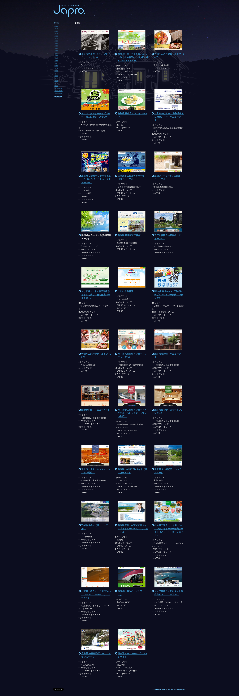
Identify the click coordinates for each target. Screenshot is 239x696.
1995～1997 (58, 93)
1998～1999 (58, 91)
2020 (56, 41)
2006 (56, 76)
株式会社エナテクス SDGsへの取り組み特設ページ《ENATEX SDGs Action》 (133, 57)
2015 (56, 53)
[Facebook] (61, 97)
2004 (56, 81)
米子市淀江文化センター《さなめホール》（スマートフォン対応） (132, 413)
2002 (56, 86)
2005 (56, 78)
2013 (56, 58)
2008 (56, 71)
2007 (56, 73)
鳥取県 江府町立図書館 (129, 235)
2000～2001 (58, 88)
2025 (56, 28)
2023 (56, 33)
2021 (56, 38)
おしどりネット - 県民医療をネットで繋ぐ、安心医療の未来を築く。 (95, 294)
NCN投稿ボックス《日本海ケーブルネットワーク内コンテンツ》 (169, 294)
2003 (56, 83)
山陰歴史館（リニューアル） (95, 410)
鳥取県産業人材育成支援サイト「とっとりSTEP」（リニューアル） (133, 528)
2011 (56, 63)
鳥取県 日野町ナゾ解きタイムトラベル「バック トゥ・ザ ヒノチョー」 (96, 179)
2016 (56, 51)
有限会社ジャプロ (69, 11)
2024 (56, 31)
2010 (56, 66)
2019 (56, 43)
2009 (56, 68)
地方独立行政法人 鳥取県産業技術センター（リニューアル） (169, 116)
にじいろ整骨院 (125, 291)
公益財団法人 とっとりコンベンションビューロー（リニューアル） (96, 594)
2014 (56, 56)
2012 (56, 61)
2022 (56, 36)
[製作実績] (61, 23)
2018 (56, 46)
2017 (56, 48)
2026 (56, 26)
